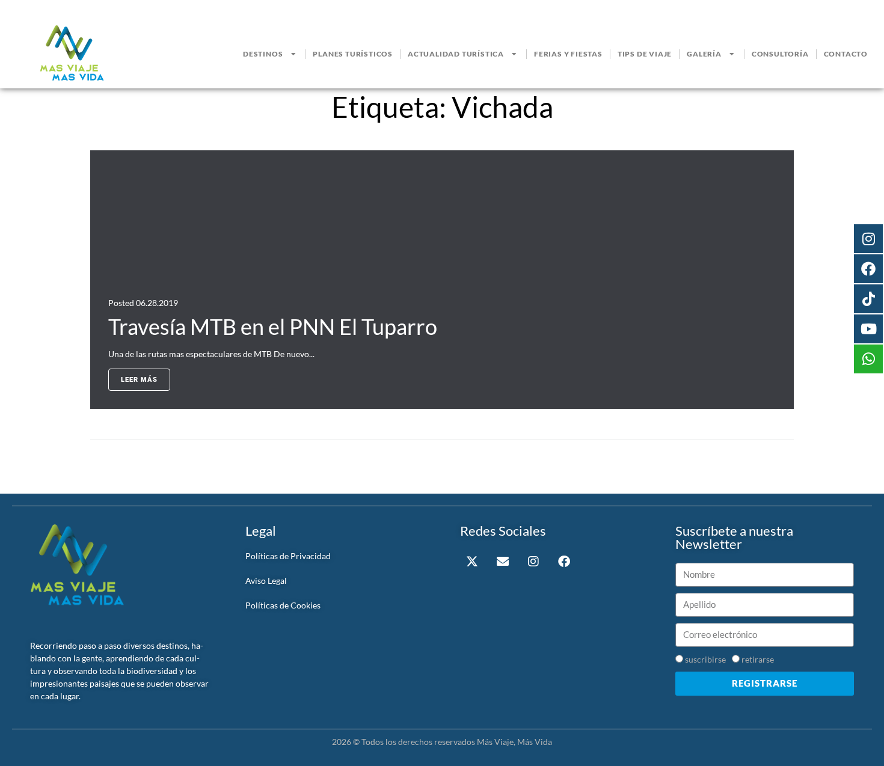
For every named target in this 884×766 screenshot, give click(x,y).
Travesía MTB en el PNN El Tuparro (272, 326)
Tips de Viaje (645, 53)
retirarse (757, 659)
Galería (704, 53)
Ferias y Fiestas (568, 53)
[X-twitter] (472, 562)
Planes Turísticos (353, 53)
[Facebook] (564, 562)
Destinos (263, 53)
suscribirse (705, 659)
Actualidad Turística (456, 53)
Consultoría (780, 53)
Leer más (139, 380)
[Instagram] (533, 562)
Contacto (846, 53)
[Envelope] (503, 562)
